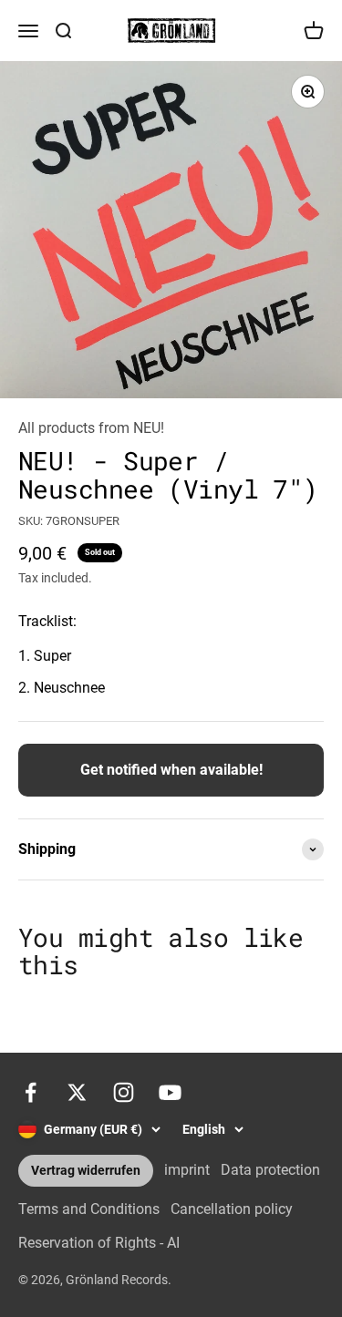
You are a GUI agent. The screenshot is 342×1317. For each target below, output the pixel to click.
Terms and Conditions (89, 1209)
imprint (187, 1169)
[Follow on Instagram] (123, 1092)
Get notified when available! (171, 769)
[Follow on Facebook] (30, 1092)
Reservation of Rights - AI (99, 1242)
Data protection (270, 1169)
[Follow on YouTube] (170, 1092)
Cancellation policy (232, 1209)
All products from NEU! (91, 428)
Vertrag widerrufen (85, 1170)
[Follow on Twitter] (77, 1092)
